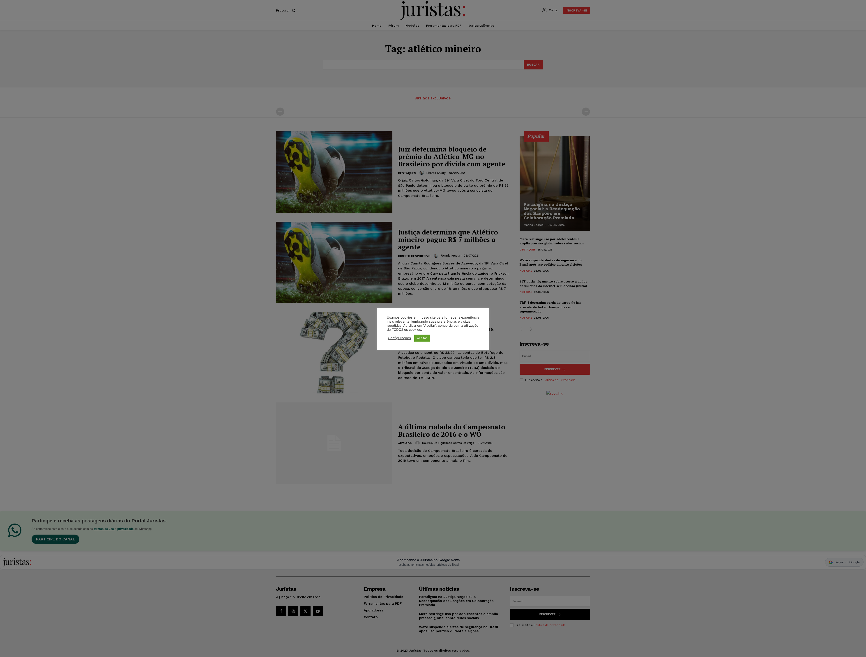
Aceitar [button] (422, 338)
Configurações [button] (399, 338)
